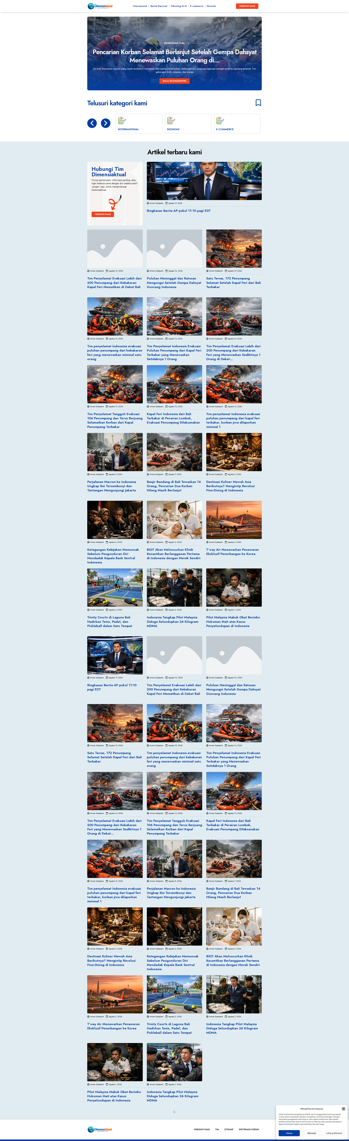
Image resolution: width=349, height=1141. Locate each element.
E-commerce (196, 6)
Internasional (140, 6)
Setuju (289, 1133)
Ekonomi (211, 6)
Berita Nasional (159, 6)
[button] (343, 1108)
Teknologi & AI (179, 6)
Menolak (312, 1133)
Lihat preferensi (334, 1133)
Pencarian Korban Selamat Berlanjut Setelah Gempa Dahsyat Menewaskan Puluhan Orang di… (175, 56)
